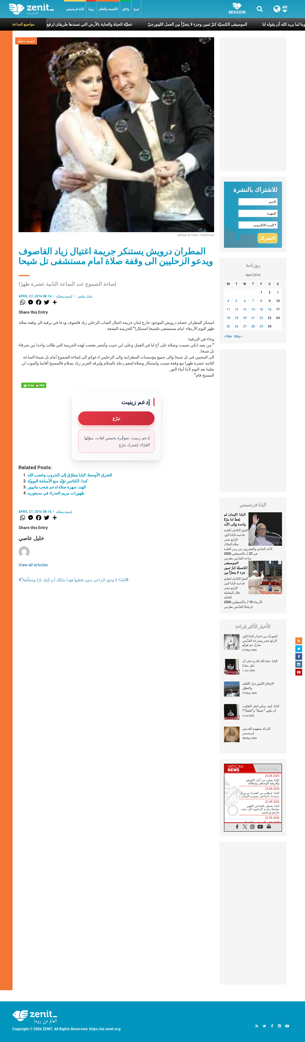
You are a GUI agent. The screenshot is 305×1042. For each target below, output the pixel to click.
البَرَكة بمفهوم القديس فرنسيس (256, 731)
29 (261, 326)
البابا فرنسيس (75, 9)
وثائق (125, 9)
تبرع (136, 9)
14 (253, 309)
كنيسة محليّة (26, 41)
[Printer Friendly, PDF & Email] (33, 385)
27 (245, 326)
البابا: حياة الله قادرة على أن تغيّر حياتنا (260, 663)
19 (236, 318)
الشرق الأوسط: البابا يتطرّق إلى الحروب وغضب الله (69, 475)
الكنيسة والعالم (108, 9)
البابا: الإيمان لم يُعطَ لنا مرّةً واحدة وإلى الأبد (235, 519)
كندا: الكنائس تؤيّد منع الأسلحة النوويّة (57, 481)
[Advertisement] (252, 104)
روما (91, 9)
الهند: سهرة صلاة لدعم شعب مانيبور (56, 487)
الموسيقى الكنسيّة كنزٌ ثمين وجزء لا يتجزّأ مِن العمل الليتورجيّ (165, 24)
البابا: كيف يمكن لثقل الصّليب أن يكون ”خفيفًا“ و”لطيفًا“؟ (260, 708)
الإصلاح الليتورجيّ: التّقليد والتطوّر (258, 686)
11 (228, 309)
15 (261, 309)
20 (245, 318)
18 (228, 318)
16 (269, 309)
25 (228, 326)
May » (238, 336)
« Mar (228, 336)
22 (261, 318)
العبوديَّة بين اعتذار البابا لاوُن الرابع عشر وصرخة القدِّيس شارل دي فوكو (260, 640)
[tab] (238, 768)
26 (236, 326)
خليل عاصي (85, 296)
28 (253, 326)
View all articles (33, 565)
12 (236, 309)
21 (253, 318)
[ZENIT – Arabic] (36, 9)
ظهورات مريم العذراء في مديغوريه (55, 493)
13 (245, 309)
